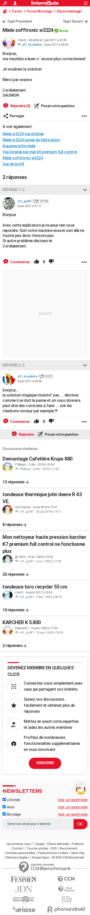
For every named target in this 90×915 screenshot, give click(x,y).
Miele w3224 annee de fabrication (31, 140)
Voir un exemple (73, 799)
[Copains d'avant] (23, 899)
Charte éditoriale (58, 844)
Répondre (26, 434)
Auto (10, 807)
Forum (17, 11)
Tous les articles (37, 848)
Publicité (78, 844)
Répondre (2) (20, 106)
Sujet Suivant (73, 21)
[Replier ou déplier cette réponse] (85, 190)
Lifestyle (13, 800)
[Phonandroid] (66, 909)
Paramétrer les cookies (53, 853)
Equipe (40, 844)
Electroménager (69, 11)
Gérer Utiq (77, 853)
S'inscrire (45, 763)
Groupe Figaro (41, 857)
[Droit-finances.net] (66, 889)
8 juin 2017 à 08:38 (56, 44)
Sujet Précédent (19, 21)
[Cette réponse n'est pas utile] (51, 262)
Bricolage (13, 814)
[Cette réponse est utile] (36, 262)
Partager (17, 116)
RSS (54, 848)
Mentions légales (17, 857)
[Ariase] (23, 909)
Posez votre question (57, 106)
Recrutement (69, 848)
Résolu (63, 31)
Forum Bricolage (39, 11)
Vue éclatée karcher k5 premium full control (39, 152)
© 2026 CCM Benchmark (68, 857)
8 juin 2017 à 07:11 (30, 206)
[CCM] (66, 879)
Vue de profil (13, 164)
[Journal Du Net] (23, 889)
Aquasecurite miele (18, 146)
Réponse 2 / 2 (13, 365)
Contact (18, 848)
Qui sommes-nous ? (19, 844)
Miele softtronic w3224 (22, 158)
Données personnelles (20, 853)
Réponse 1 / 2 (13, 190)
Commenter (20, 262)
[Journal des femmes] (23, 879)
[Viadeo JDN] (66, 899)
